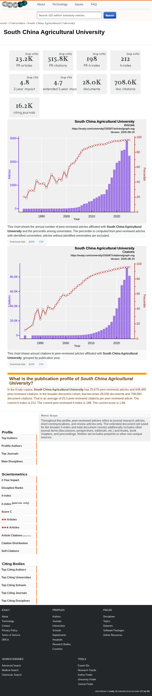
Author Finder (85, 674)
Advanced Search (11, 665)
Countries (57, 649)
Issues (79, 4)
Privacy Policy (9, 630)
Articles (9, 519)
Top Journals (9, 453)
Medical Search (10, 670)
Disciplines (109, 616)
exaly (3, 23)
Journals (57, 621)
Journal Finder (85, 684)
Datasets (108, 625)
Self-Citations (10, 550)
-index (6, 495)
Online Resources (112, 635)
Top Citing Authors (13, 569)
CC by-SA (145, 691)
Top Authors (9, 438)
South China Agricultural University (51, 23)
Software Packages (113, 630)
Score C (6, 511)
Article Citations (16, 535)
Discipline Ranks (12, 487)
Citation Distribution (14, 543)
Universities (17, 23)
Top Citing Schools (13, 585)
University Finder (87, 679)
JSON (31, 241)
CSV (41, 241)
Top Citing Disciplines (15, 600)
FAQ (94, 4)
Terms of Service (11, 635)
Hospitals (57, 639)
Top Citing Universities (16, 577)
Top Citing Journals (14, 592)
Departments (59, 635)
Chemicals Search (12, 674)
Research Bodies (61, 644)
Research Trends (87, 670)
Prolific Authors (11, 445)
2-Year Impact (10, 480)
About (41, 4)
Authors (56, 616)
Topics (106, 621)
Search (109, 15)
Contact (6, 625)
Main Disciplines (12, 461)
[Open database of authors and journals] (15, 2)
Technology (59, 4)
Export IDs (83, 665)
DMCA (5, 639)
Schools (56, 630)
